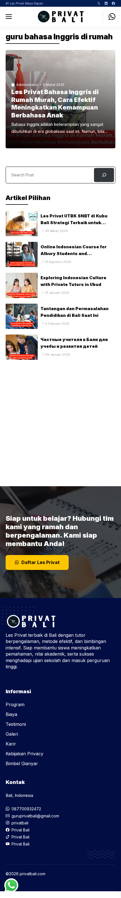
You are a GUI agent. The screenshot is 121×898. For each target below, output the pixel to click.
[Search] (104, 175)
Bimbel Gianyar (22, 763)
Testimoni (16, 724)
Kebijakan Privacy (24, 753)
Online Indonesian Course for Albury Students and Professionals (74, 253)
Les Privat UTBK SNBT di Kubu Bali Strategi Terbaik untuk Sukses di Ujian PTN (74, 222)
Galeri (12, 734)
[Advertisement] (60, 420)
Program (15, 704)
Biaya (11, 714)
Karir (11, 744)
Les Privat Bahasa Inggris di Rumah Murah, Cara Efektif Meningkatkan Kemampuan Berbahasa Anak (55, 103)
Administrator (27, 85)
